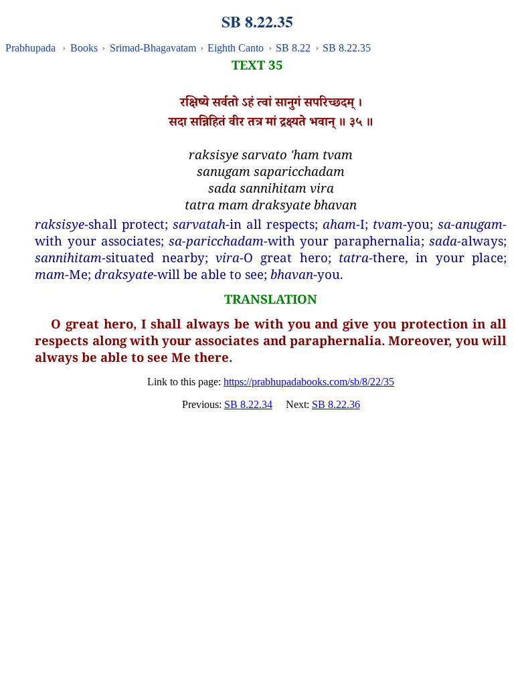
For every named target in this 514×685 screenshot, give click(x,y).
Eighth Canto (235, 48)
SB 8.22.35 (347, 48)
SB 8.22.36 (336, 404)
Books (84, 48)
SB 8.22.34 (248, 404)
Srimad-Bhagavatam (153, 48)
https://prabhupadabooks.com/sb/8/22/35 (309, 381)
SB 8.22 (293, 48)
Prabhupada (30, 48)
